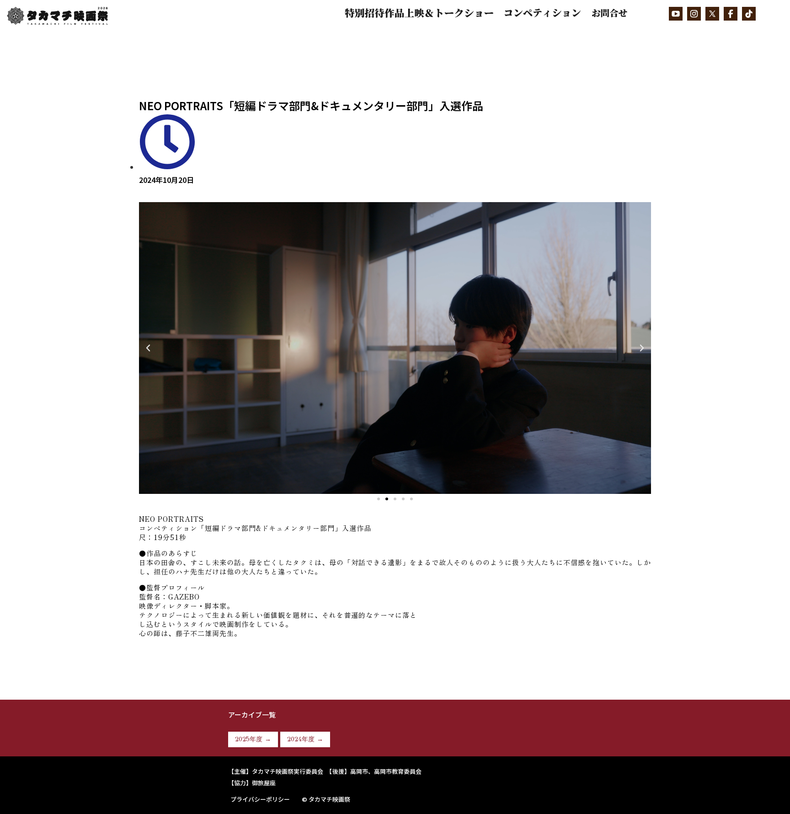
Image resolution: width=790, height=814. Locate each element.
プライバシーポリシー (260, 799)
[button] (378, 499)
